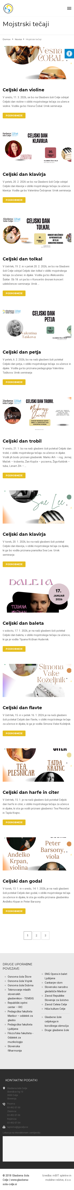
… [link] (38, 283)
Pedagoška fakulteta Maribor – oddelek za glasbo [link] (20, 1016)
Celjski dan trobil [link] (22, 441)
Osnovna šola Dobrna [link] (20, 985)
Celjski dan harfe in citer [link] (31, 792)
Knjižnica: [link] (12, 1119)
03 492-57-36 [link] (13, 1115)
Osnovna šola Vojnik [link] (20, 981)
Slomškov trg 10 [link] (15, 1092)
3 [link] (45, 935)
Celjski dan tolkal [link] (22, 259)
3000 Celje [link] (12, 1095)
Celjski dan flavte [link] (22, 707)
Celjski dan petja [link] (22, 352)
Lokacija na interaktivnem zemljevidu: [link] (22, 1132)
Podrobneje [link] (14, 115)
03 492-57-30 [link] (13, 1107)
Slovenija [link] (11, 1098)
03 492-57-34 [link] (13, 1122)
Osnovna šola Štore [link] (19, 976)
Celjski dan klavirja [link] (24, 174)
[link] (69, 53)
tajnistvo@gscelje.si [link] (17, 1127)
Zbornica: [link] (12, 1111)
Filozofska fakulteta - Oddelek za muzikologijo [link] (20, 1038)
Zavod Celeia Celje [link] (56, 1004)
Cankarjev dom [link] (54, 982)
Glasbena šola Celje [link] (17, 1088)
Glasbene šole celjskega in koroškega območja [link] (57, 1021)
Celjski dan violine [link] (23, 89)
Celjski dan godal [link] (22, 881)
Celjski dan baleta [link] (23, 623)
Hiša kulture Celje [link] (55, 1008)
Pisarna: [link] (11, 1103)
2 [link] (36, 935)
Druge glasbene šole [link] (57, 1030)
